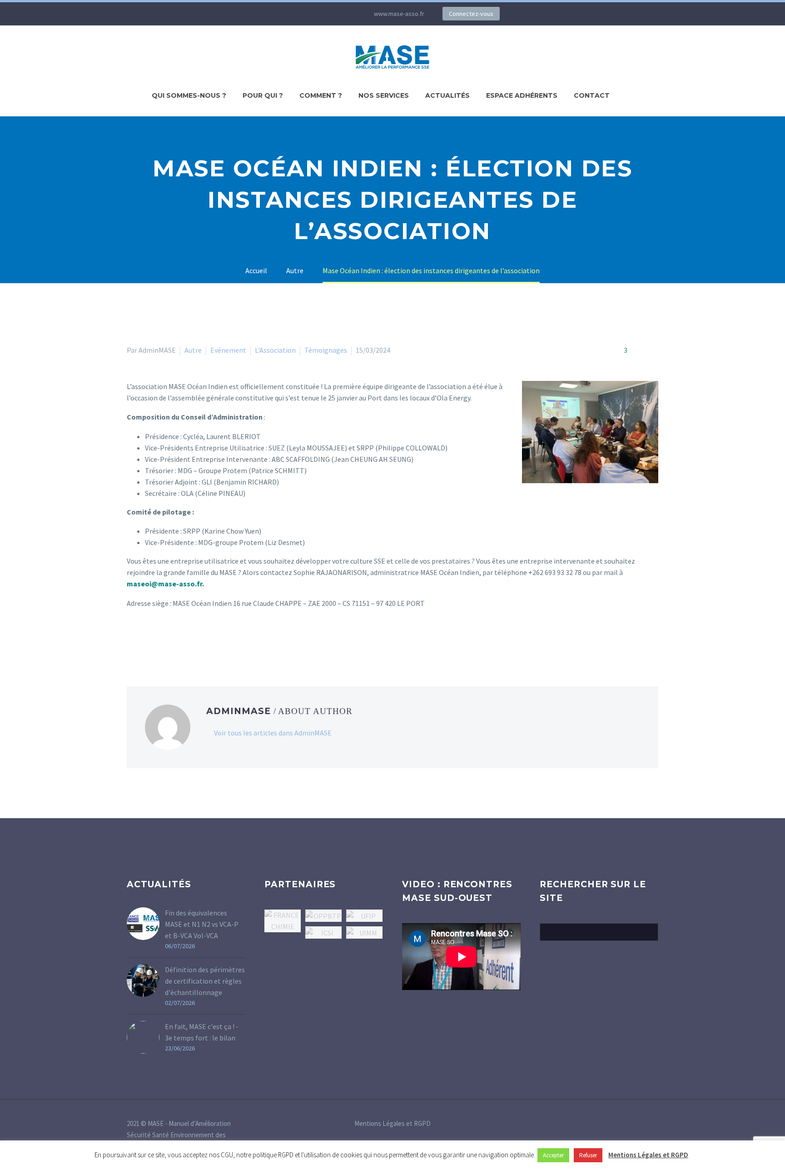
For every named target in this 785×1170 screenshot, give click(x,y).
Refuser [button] (588, 1155)
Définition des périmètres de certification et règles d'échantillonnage (205, 981)
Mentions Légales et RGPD (392, 1123)
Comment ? (320, 95)
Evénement (228, 350)
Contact (592, 95)
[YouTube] (331, 13)
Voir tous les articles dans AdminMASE (273, 732)
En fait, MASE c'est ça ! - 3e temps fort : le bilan (201, 1032)
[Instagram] (317, 13)
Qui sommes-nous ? (189, 95)
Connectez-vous (471, 14)
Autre (193, 350)
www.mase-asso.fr (399, 14)
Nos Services (383, 95)
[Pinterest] (159, 640)
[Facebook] (132, 640)
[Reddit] (198, 640)
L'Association (275, 350)
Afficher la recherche (648, 931)
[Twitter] (304, 13)
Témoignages (325, 350)
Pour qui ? (263, 95)
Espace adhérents (521, 95)
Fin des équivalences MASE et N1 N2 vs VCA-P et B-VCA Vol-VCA (201, 924)
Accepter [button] (553, 1155)
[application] (461, 956)
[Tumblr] (172, 640)
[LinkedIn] (290, 13)
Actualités (447, 95)
